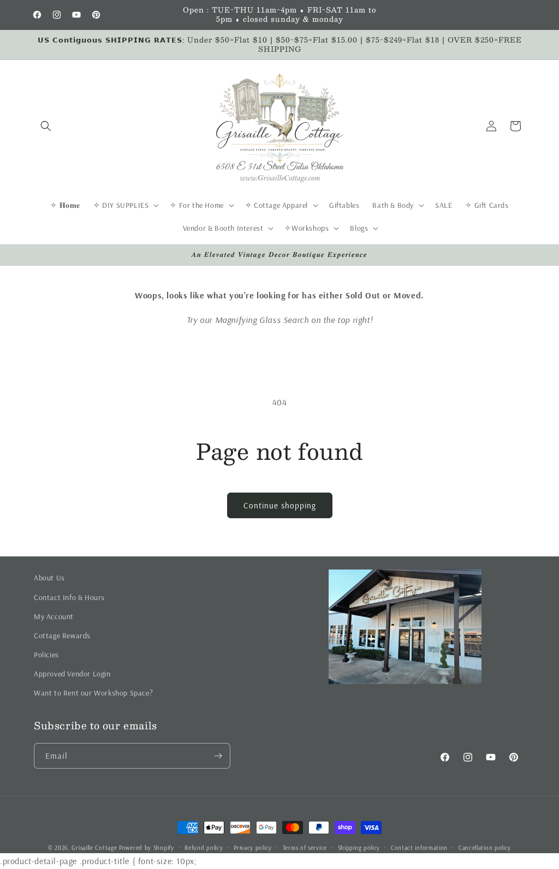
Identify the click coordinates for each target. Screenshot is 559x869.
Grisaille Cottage (94, 848)
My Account (54, 616)
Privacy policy (253, 848)
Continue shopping (279, 505)
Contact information (419, 848)
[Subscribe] (218, 756)
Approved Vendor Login (72, 674)
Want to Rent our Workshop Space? (93, 693)
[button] (46, 126)
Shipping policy (359, 848)
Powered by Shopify (146, 848)
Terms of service (305, 848)
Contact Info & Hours (69, 597)
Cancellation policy (485, 848)
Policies (46, 655)
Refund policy (204, 848)
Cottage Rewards (62, 635)
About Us (49, 578)
